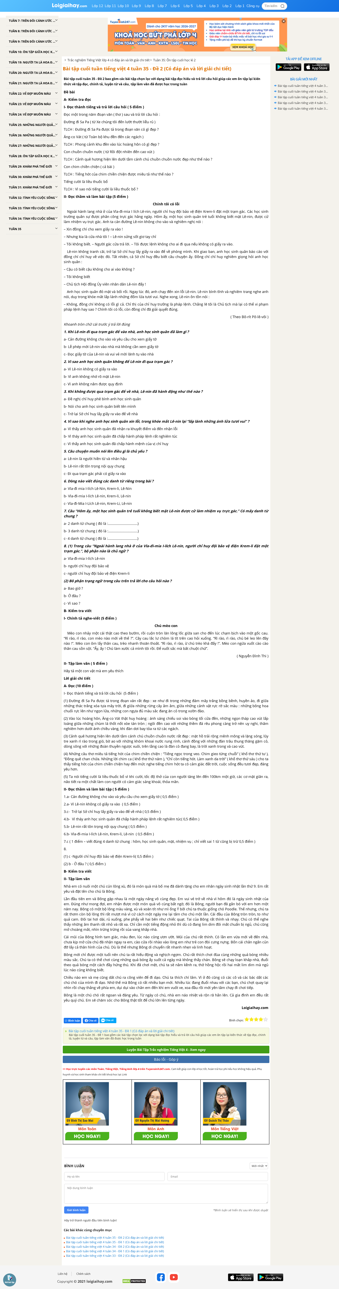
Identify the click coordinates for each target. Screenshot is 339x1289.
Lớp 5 (188, 6)
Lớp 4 (201, 6)
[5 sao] (265, 1019)
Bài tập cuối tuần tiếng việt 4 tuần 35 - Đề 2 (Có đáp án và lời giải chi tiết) (147, 68)
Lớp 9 (136, 6)
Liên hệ (62, 1274)
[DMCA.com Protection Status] (134, 1282)
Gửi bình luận (76, 1210)
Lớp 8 (149, 6)
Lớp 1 (240, 6)
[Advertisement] (303, 174)
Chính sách (83, 1274)
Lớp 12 (97, 6)
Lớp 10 (123, 6)
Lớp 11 (110, 6)
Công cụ (253, 6)
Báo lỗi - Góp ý (166, 1059)
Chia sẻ (92, 1020)
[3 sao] (256, 1019)
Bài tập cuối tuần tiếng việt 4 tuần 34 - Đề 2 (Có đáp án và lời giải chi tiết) (115, 1247)
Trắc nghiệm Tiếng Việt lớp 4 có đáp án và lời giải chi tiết (108, 60)
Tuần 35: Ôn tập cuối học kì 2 (174, 60)
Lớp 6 (175, 6)
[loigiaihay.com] (69, 7)
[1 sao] (246, 1019)
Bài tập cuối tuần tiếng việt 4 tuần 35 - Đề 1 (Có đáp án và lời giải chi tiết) (121, 1031)
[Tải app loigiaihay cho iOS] (316, 67)
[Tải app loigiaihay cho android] (288, 67)
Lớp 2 (227, 6)
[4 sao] (261, 1019)
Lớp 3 (214, 6)
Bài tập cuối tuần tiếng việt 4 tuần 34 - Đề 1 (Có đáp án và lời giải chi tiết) (115, 1251)
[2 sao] (251, 1019)
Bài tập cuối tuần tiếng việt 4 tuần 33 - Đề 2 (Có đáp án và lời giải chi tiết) (115, 1256)
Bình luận (74, 1020)
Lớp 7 (162, 6)
